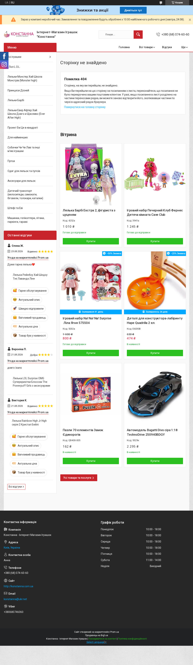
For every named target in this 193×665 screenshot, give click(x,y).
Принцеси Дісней (18, 90)
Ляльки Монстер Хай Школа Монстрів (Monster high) (25, 78)
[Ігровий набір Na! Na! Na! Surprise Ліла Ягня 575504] (91, 282)
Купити (91, 241)
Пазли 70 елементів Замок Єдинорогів (83, 432)
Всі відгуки (15, 486)
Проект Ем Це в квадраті (23, 127)
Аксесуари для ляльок (21, 180)
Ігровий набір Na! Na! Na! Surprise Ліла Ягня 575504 (87, 320)
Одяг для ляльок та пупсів (24, 171)
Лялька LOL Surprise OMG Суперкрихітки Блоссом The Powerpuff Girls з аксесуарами (31, 382)
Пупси (11, 161)
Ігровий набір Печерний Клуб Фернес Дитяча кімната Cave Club (155, 212)
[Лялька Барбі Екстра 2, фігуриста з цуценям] (91, 174)
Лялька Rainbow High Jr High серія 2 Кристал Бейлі (29, 422)
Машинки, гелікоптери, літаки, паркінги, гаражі (26, 220)
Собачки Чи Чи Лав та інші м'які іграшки (24, 149)
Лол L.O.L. (14, 66)
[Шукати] (138, 34)
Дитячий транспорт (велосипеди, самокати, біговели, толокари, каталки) (25, 194)
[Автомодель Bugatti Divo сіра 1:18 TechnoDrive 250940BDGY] (155, 394)
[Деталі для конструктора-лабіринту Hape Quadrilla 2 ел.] (155, 282)
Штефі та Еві (15, 208)
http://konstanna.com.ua (18, 586)
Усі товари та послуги (77, 477)
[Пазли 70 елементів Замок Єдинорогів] (91, 394)
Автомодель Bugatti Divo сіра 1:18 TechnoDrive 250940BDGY (152, 432)
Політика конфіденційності (132, 638)
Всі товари (146, 47)
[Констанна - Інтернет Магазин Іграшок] (19, 34)
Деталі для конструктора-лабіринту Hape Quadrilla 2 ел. (154, 320)
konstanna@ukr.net (15, 599)
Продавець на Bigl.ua (96, 635)
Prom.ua (114, 632)
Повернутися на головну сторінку (85, 107)
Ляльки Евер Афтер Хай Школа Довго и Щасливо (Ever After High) (26, 114)
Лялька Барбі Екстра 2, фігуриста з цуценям (89, 212)
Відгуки (167, 47)
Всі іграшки (14, 56)
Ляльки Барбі (16, 100)
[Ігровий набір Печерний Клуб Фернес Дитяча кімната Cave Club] (155, 174)
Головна (124, 47)
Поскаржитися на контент (102, 638)
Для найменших (18, 137)
